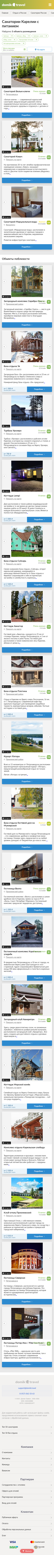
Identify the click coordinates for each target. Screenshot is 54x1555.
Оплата (5, 1523)
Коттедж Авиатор (13, 626)
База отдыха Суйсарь (15, 560)
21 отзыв (42, 93)
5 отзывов (42, 1345)
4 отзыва (42, 628)
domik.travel (27, 1381)
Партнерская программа (12, 1497)
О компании (7, 1452)
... (8, 108)
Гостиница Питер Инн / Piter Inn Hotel (23, 1342)
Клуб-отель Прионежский (17, 1212)
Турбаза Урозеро (12, 430)
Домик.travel (13, 4)
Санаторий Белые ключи (17, 91)
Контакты (6, 1458)
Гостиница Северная (14, 1277)
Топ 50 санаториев (10, 1427)
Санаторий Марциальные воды (20, 221)
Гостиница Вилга (12, 888)
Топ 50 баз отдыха (9, 1433)
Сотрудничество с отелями (13, 1485)
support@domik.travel (27, 1388)
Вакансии (6, 1470)
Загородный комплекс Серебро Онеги (24, 301)
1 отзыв (42, 825)
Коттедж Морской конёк (17, 1084)
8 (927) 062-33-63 (27, 1394)
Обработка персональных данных (16, 1529)
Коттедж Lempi (12, 495)
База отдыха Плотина (15, 691)
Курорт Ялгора (12, 756)
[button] (4, 71)
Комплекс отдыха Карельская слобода (24, 1147)
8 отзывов (42, 303)
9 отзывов (42, 890)
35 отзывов (41, 223)
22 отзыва (42, 368)
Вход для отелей (9, 1503)
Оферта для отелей (10, 1491)
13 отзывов (41, 158)
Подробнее (26, 115)
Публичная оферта (10, 1517)
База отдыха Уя (12, 366)
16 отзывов (41, 1280)
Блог (4, 1535)
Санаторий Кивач (13, 156)
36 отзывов (41, 1021)
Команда (5, 1464)
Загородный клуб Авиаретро (19, 1019)
